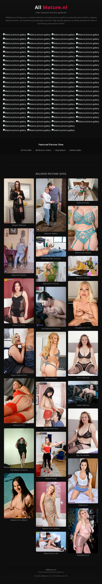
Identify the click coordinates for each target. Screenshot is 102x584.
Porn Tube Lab (83, 378)
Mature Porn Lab (51, 553)
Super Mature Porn (19, 375)
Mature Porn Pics (51, 428)
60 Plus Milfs (26, 150)
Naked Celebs (75, 150)
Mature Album (51, 378)
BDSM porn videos (44, 150)
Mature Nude (51, 478)
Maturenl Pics (19, 425)
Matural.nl (83, 505)
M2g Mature (60, 150)
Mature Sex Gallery (83, 253)
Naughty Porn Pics (83, 328)
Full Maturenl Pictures (51, 329)
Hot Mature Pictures (18, 470)
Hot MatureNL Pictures (51, 258)
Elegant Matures (19, 225)
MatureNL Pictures (51, 283)
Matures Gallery (51, 233)
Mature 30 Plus (19, 325)
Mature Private (83, 203)
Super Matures (83, 405)
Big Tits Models (82, 455)
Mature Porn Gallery (50, 528)
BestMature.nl (83, 555)
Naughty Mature (83, 278)
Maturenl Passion (19, 275)
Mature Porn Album (19, 520)
